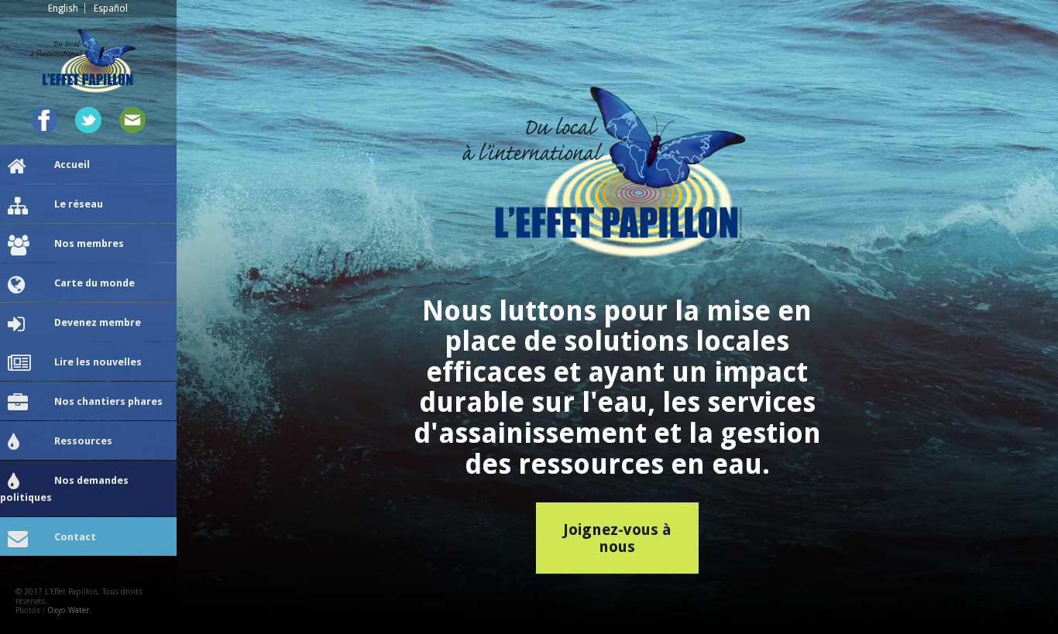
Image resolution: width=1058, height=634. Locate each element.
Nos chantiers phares (108, 401)
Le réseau (78, 204)
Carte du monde (94, 283)
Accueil (72, 164)
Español (111, 8)
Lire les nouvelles (98, 362)
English (63, 8)
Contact (75, 537)
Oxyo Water (68, 610)
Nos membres (89, 243)
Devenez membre (97, 322)
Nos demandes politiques (64, 489)
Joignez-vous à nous (617, 538)
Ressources (83, 441)
